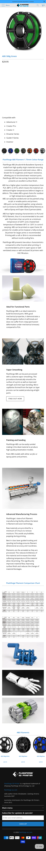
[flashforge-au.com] (23, 5)
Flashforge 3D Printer (11, 784)
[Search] (38, 5)
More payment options (23, 107)
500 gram (6, 71)
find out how (15, 399)
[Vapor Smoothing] (23, 351)
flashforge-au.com (10, 790)
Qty (3, 86)
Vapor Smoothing (14, 369)
